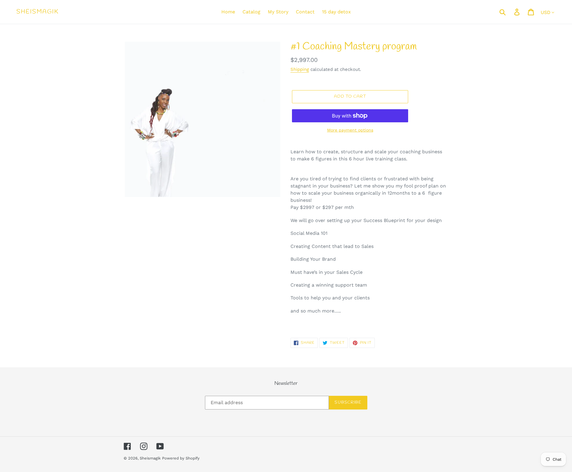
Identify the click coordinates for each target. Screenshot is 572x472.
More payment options (350, 130)
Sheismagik (37, 11)
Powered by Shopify (181, 458)
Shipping (299, 69)
